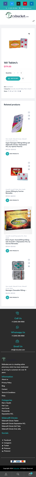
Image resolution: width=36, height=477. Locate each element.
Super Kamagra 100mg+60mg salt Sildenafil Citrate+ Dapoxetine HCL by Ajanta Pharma (18, 144)
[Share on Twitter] (10, 91)
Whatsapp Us (18, 332)
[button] (29, 33)
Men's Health (27, 89)
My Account (6, 474)
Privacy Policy (6, 383)
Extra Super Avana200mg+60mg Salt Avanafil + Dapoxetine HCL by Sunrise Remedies (18, 241)
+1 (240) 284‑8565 (18, 322)
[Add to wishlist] (23, 78)
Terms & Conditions (8, 392)
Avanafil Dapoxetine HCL (16, 236)
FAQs (3, 396)
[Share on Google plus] (16, 91)
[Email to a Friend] (20, 91)
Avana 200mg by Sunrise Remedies (15, 192)
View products (14, 153)
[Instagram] (18, 4)
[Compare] (29, 115)
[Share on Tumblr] (14, 91)
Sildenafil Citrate (17, 139)
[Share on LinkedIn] (12, 91)
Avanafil (13, 89)
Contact (4, 389)
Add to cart (14, 78)
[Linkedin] (32, 4)
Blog (3, 386)
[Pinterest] (25, 4)
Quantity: (9, 73)
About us (5, 379)
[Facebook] (5, 4)
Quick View (29, 118)
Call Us (18, 318)
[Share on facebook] (8, 91)
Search (18, 474)
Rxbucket (16, 468)
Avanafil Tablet (20, 89)
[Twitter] (12, 4)
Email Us (18, 346)
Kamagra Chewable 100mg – (16, 290)
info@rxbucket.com (18, 350)
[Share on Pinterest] (18, 91)
